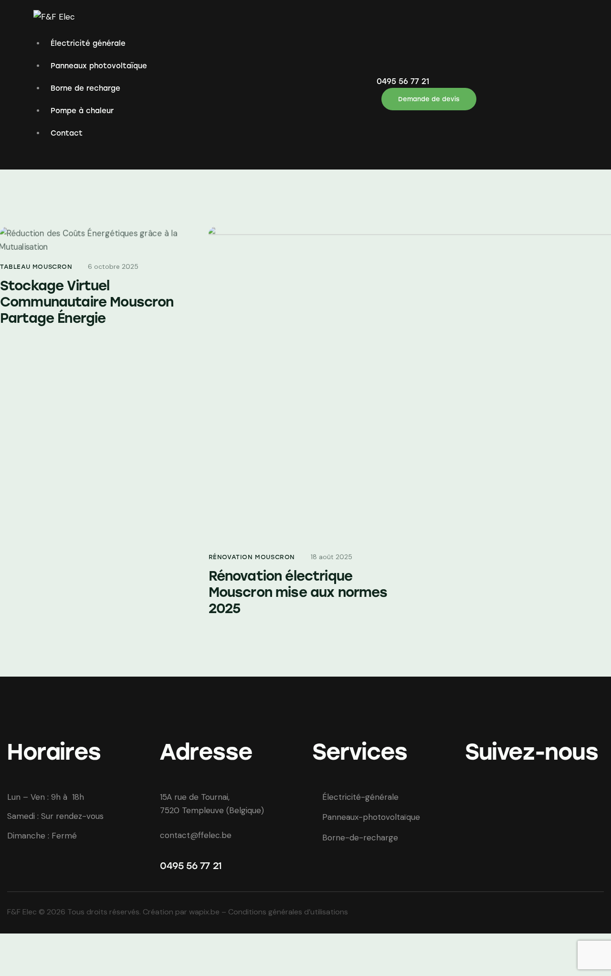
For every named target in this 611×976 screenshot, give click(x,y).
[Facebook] (476, 806)
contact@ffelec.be (196, 835)
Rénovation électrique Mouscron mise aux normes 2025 (298, 592)
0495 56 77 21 (191, 865)
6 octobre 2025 (113, 266)
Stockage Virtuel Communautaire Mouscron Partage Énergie (87, 301)
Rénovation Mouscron (252, 557)
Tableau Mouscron (36, 266)
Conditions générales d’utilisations (288, 912)
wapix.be (205, 912)
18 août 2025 (331, 556)
